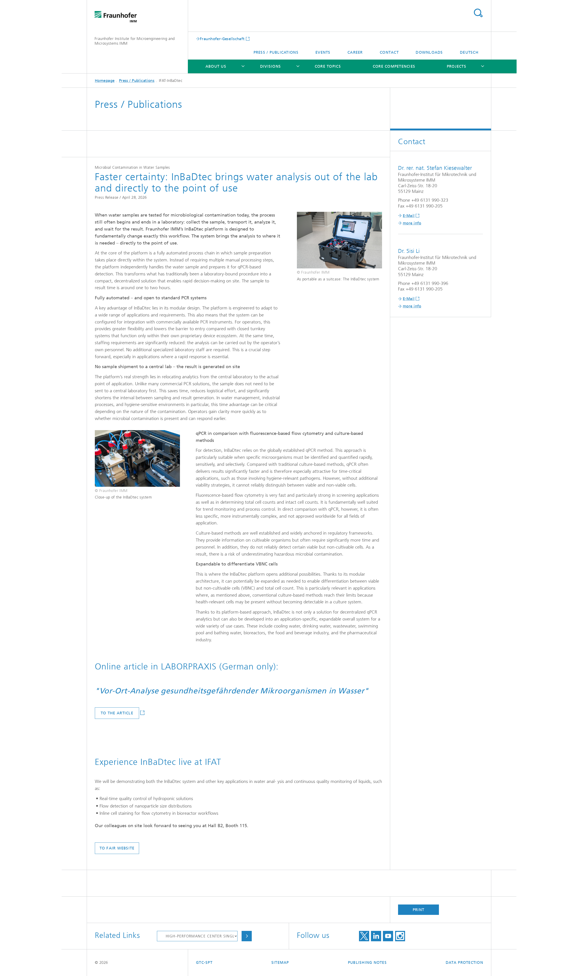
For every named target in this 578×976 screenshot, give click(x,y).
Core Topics (328, 66)
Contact (389, 52)
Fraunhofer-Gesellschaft (222, 39)
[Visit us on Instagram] (400, 936)
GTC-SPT (204, 962)
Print (418, 909)
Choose (247, 936)
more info (412, 223)
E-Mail (409, 215)
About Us (215, 66)
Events (323, 52)
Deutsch (469, 52)
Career (355, 52)
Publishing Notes (367, 962)
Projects (456, 66)
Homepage (104, 80)
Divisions (270, 66)
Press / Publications (276, 52)
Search (478, 13)
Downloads (429, 52)
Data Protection (464, 962)
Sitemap (280, 962)
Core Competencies (394, 66)
